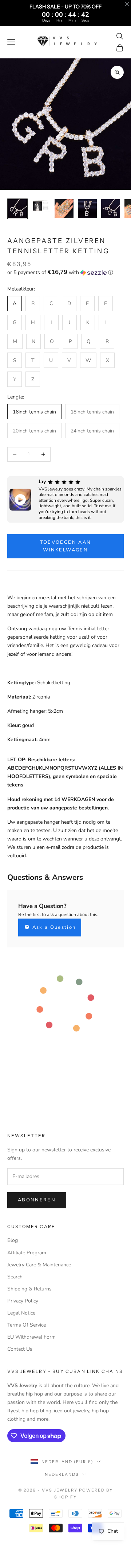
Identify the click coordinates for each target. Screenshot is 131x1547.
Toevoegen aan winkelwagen (65, 546)
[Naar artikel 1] (17, 209)
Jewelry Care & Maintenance (39, 1264)
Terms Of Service (26, 1324)
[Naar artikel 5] (110, 209)
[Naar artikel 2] (41, 206)
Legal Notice (21, 1312)
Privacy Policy (22, 1300)
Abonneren (37, 1200)
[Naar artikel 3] (64, 209)
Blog (12, 1240)
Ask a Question (53, 927)
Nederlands (62, 1474)
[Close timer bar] (127, 4)
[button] (65, 272)
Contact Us (19, 1349)
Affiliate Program (26, 1252)
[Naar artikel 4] (87, 209)
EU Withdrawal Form (31, 1337)
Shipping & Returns (29, 1288)
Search (15, 1276)
